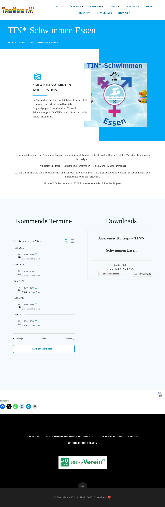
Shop (149, 6)
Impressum (32, 436)
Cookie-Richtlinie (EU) (82, 443)
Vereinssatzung (111, 436)
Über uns (75, 6)
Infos (114, 6)
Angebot (95, 6)
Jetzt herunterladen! (109, 273)
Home (59, 6)
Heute (44, 339)
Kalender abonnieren (42, 349)
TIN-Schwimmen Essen (31, 259)
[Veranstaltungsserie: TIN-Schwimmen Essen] (36, 254)
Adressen (84, 13)
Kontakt (124, 13)
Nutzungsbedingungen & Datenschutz (70, 436)
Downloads (104, 13)
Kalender (133, 6)
